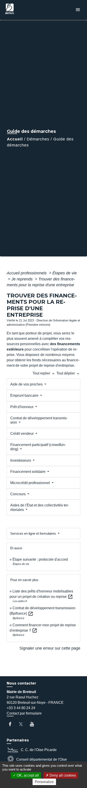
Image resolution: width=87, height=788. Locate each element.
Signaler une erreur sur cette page (49, 648)
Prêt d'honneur (22, 407)
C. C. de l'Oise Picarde (39, 750)
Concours (18, 494)
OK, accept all (27, 775)
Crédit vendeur (22, 433)
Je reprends (22, 279)
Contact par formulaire (24, 713)
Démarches (38, 139)
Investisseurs (21, 460)
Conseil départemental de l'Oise (41, 759)
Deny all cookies (62, 775)
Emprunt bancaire (24, 395)
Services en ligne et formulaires (33, 533)
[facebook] (12, 724)
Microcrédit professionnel (30, 483)
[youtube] (34, 724)
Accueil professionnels (27, 273)
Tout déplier (68, 373)
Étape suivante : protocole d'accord (40, 559)
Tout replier (44, 373)
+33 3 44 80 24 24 (21, 708)
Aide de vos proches (27, 384)
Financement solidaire (28, 472)
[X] (23, 724)
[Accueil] (20, 10)
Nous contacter (21, 683)
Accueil (15, 139)
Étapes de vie (64, 273)
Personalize (44, 782)
